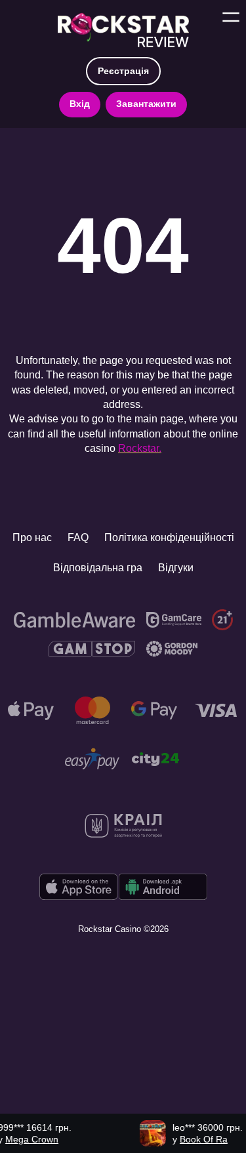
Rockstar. (139, 448)
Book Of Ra (196, 1139)
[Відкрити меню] (231, 17)
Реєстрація (123, 71)
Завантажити (146, 103)
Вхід (80, 103)
